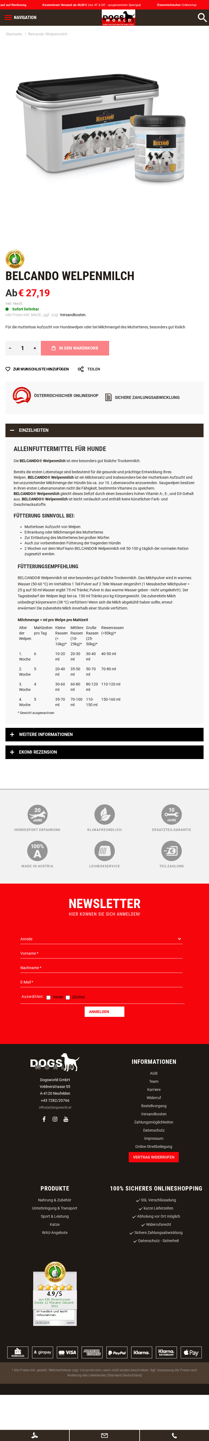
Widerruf (154, 1125)
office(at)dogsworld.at (55, 1135)
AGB (154, 1100)
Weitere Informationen (46, 761)
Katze (55, 1251)
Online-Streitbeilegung (153, 1174)
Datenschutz (154, 1157)
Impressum (153, 1165)
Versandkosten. (73, 315)
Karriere (154, 1117)
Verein (58, 1024)
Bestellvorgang (154, 1133)
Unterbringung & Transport (54, 1235)
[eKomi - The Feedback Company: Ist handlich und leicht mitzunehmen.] (55, 1321)
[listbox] (104, 351)
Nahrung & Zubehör (54, 1227)
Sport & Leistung (55, 1243)
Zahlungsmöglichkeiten (153, 1149)
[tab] (104, 457)
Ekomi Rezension (38, 779)
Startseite (14, 34)
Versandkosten (154, 1141)
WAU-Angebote (54, 1260)
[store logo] (118, 17)
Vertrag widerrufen (153, 1184)
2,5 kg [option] (27, 351)
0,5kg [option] (12, 351)
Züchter (78, 1024)
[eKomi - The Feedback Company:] (14, 267)
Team (153, 1108)
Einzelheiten (33, 457)
